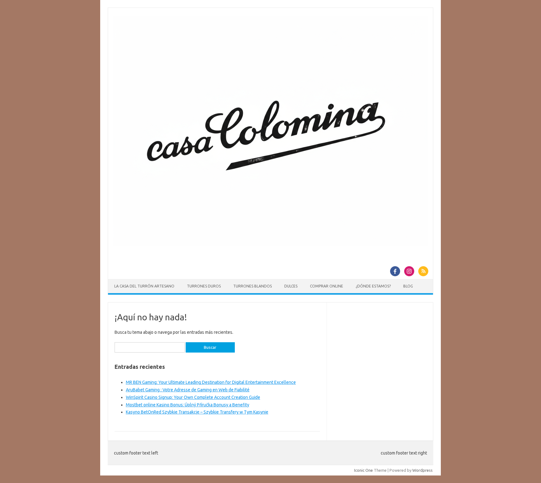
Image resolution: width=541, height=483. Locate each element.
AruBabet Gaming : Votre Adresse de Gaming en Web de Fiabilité (188, 389)
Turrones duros (204, 286)
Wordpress (422, 470)
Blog (408, 286)
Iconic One (363, 470)
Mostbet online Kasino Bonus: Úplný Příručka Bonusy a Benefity (187, 404)
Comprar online (326, 286)
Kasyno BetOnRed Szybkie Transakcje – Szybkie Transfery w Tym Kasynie (197, 411)
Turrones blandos (252, 286)
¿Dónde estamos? (373, 286)
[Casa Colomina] (270, 244)
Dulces (290, 286)
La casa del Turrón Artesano (144, 286)
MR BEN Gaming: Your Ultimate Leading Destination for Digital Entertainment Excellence (211, 382)
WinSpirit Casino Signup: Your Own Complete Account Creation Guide (193, 397)
